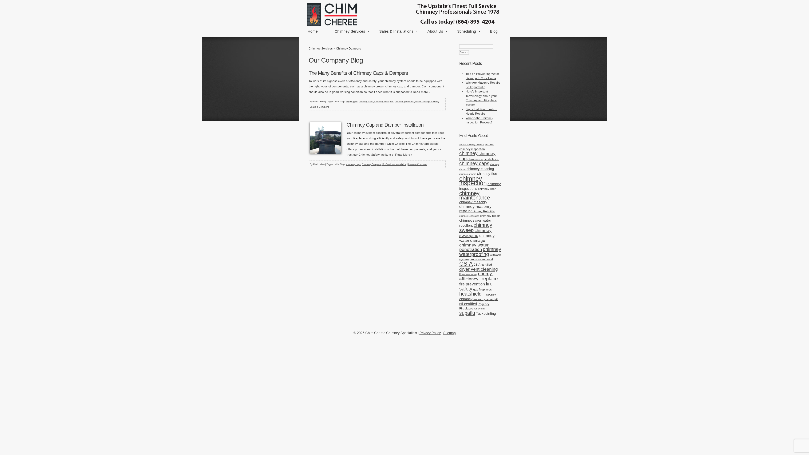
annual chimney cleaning (471, 144)
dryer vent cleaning (478, 269)
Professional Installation (394, 164)
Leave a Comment (319, 107)
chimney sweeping (475, 233)
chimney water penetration (474, 247)
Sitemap (449, 333)
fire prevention (472, 284)
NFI (496, 299)
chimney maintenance (474, 195)
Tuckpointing (486, 314)
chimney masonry (473, 202)
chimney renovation (469, 216)
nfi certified (468, 304)
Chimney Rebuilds (482, 211)
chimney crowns (467, 174)
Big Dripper (352, 101)
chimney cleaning (480, 169)
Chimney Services (350, 31)
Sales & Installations (396, 31)
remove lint (479, 308)
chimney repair (490, 215)
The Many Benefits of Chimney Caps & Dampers (358, 73)
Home (313, 31)
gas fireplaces (482, 289)
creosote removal (481, 259)
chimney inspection (473, 180)
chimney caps (366, 101)
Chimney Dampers (384, 101)
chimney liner (487, 188)
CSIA (466, 264)
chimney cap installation (483, 159)
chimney (468, 153)
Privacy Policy (430, 333)
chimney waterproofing (480, 252)
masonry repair (483, 299)
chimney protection (404, 101)
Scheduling (466, 31)
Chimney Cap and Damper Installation (385, 125)
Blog (494, 31)
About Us (435, 31)
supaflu (467, 313)
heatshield (470, 294)
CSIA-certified (483, 264)
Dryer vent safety (468, 274)
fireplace (488, 278)
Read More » (421, 92)
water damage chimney (427, 101)
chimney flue (487, 174)
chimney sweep (475, 227)
